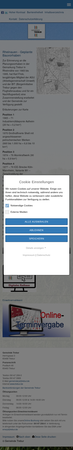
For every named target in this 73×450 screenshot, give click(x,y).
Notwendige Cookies (22, 205)
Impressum (29, 255)
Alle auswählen (36, 221)
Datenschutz (43, 255)
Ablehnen (36, 230)
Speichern (36, 238)
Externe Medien (19, 212)
